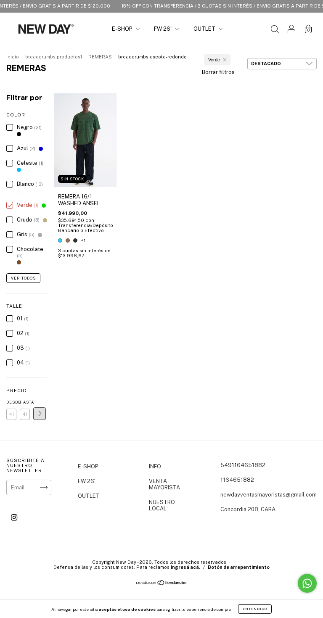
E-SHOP (123, 29)
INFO (155, 466)
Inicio (12, 56)
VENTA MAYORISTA (164, 484)
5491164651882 (242, 465)
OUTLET (205, 29)
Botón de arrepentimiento (239, 567)
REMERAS (100, 56)
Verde (214, 59)
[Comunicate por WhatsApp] (307, 583)
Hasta (25, 402)
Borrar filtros (218, 72)
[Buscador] (274, 30)
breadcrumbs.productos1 (53, 56)
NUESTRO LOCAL (162, 505)
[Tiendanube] (161, 584)
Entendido (255, 609)
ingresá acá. (185, 567)
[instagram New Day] (14, 517)
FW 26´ (163, 29)
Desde (11, 402)
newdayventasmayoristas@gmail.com (268, 494)
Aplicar (39, 413)
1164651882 (237, 480)
